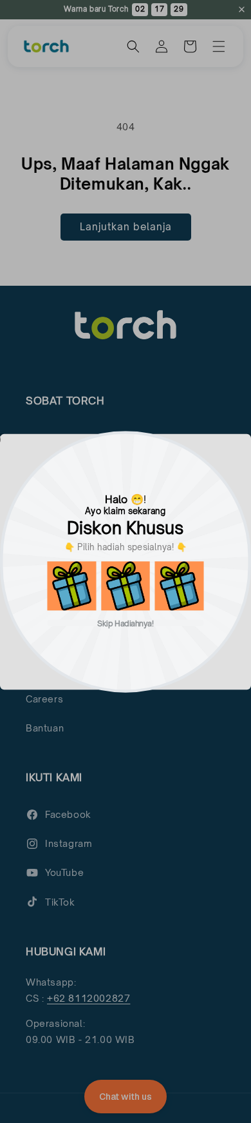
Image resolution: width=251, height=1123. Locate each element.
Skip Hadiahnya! (125, 622)
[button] (71, 585)
